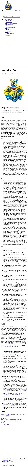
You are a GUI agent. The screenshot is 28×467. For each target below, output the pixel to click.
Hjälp (7, 28)
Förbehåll (5, 462)
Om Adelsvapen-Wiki (8, 461)
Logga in (8, 35)
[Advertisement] (14, 53)
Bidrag (7, 32)
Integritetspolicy (7, 460)
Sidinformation (9, 26)
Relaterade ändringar (11, 20)
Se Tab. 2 (5, 313)
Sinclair (8, 286)
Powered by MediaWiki (8, 465)
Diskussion (8, 31)
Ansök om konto (10, 33)
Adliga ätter (6, 424)
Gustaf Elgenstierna (5, 414)
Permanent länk (9, 24)
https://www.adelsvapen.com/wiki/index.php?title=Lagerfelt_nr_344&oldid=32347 (11, 420)
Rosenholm (17, 394)
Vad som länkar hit (10, 19)
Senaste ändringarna (10, 27)
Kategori (3, 422)
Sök (18, 16)
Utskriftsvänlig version (11, 23)
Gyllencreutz (15, 407)
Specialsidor (9, 22)
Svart (17, 346)
